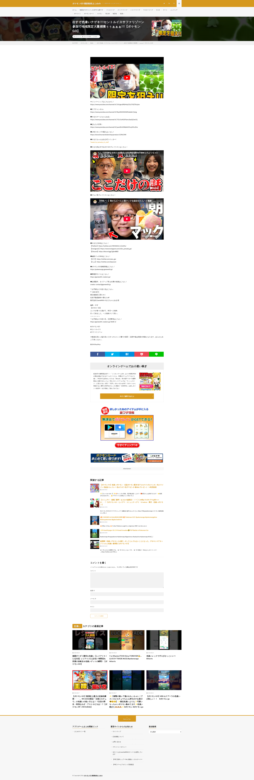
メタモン (99, 13)
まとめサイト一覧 (80, 731)
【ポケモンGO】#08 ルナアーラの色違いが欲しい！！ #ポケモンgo (163, 697)
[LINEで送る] (156, 354)
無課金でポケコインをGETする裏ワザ (91, 10)
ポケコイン (77, 13)
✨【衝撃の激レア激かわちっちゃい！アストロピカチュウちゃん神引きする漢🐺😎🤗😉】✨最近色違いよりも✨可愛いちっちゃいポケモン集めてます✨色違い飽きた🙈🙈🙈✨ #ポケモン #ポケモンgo (126, 701)
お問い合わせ (117, 742)
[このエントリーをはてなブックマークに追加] (127, 354)
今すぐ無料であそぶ (127, 396)
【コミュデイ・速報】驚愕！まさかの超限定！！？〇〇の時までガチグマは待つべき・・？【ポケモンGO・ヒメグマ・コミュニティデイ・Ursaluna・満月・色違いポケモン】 (131, 502)
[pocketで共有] (141, 354)
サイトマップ (117, 731)
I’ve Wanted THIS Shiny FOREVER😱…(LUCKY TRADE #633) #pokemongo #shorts (125, 658)
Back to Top (127, 719)
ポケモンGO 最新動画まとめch (93, 775)
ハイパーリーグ (135, 10)
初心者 (107, 13)
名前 (92, 590)
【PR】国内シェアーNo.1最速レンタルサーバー (127, 759)
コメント (93, 570)
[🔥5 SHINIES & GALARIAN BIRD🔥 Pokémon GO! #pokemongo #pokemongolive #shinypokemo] (94, 520)
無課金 (115, 13)
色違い (122, 13)
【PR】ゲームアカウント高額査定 (123, 764)
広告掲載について (118, 736)
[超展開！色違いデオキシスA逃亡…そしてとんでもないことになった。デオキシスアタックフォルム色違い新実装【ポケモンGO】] (94, 544)
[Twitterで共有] (112, 354)
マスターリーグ (148, 10)
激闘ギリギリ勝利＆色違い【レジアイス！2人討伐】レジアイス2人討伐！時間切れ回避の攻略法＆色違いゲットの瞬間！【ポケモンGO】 (89, 660)
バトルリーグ (110, 10)
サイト (92, 606)
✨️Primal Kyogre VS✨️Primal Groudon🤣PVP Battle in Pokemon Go (124, 530)
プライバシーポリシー (120, 747)
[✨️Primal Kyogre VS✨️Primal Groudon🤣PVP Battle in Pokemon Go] (94, 533)
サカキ (158, 10)
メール (93, 598)
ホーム (74, 10)
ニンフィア (173, 10)
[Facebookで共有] (97, 354)
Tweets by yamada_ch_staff (99, 142)
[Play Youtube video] (127, 77)
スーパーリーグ (122, 10)
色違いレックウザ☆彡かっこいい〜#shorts (161, 657)
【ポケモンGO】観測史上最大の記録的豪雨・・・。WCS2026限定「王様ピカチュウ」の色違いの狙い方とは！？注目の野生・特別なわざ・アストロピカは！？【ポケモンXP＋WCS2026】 (89, 701)
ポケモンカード (89, 13)
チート (165, 10)
